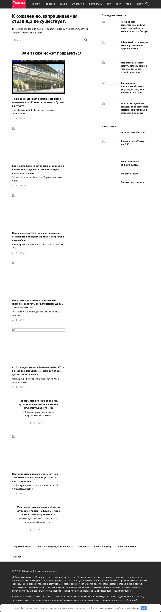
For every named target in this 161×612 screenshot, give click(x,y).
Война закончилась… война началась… (132, 163)
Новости (36, 4)
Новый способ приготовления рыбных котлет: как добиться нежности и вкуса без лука (135, 26)
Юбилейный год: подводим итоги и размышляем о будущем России (134, 45)
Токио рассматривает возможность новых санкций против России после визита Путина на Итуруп (38, 102)
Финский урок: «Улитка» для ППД (133, 143)
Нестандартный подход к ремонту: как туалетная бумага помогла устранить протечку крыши (35, 477)
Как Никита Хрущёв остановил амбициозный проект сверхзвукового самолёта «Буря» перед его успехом (38, 169)
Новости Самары (103, 546)
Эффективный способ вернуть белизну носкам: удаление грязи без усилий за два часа (134, 67)
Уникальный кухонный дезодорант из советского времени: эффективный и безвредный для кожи (134, 108)
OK (143, 608)
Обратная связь (22, 546)
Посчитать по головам (132, 182)
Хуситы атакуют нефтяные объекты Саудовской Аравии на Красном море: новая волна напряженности (39, 511)
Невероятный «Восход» (133, 132)
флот (140, 4)
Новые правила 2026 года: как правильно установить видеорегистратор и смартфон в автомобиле (38, 236)
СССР (118, 4)
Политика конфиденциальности (54, 546)
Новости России (127, 546)
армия (63, 4)
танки (129, 4)
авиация (50, 4)
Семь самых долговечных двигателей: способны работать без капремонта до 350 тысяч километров (37, 303)
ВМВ (109, 4)
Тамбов (17, 556)
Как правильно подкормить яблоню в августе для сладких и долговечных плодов (132, 88)
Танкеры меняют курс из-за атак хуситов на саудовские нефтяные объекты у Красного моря (38, 404)
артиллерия (78, 4)
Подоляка (83, 546)
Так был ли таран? (130, 173)
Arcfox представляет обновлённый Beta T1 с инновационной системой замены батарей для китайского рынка (38, 371)
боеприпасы (95, 4)
